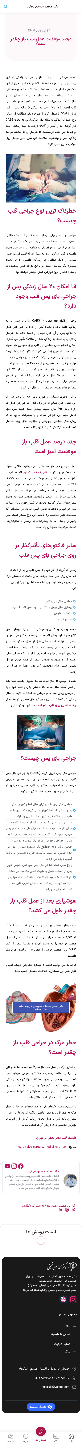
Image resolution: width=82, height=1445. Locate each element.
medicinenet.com (56, 1147)
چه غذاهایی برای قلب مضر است (56, 705)
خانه (71, 1441)
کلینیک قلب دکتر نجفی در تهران (56, 1138)
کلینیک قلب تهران (35, 472)
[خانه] (71, 1436)
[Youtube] (7, 1166)
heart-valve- (25, 1147)
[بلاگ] (56, 1436)
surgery (38, 1147)
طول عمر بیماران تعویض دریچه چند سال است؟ (41, 1007)
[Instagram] (14, 1166)
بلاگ (56, 1441)
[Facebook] (21, 1166)
